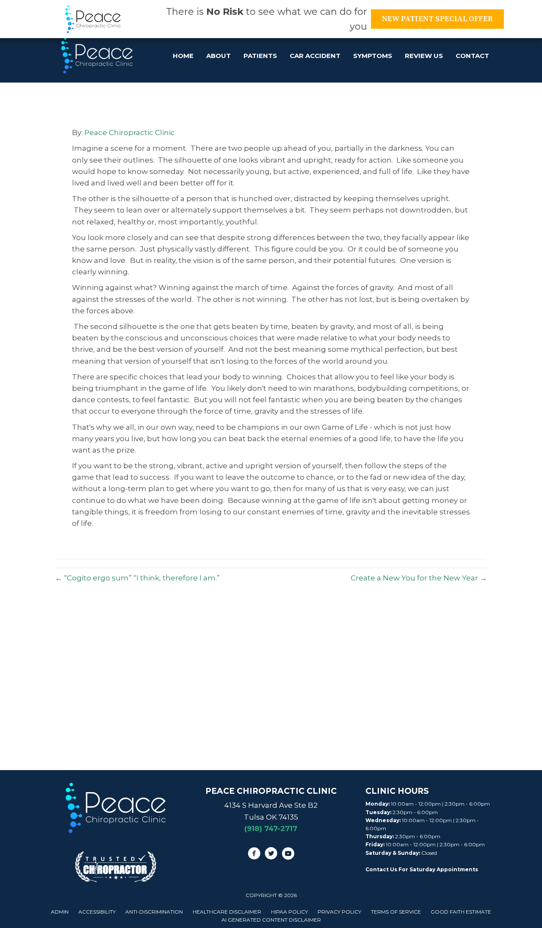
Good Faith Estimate (461, 912)
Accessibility (97, 912)
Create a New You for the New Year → (419, 578)
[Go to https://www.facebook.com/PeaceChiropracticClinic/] (254, 854)
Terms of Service (396, 912)
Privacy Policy (339, 912)
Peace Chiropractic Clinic (129, 132)
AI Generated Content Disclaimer (271, 920)
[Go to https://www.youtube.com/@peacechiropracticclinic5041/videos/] (288, 854)
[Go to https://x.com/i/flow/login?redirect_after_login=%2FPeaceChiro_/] (271, 854)
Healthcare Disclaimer (227, 912)
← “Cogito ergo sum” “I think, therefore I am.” (137, 578)
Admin (60, 912)
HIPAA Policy (289, 912)
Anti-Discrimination (154, 912)
